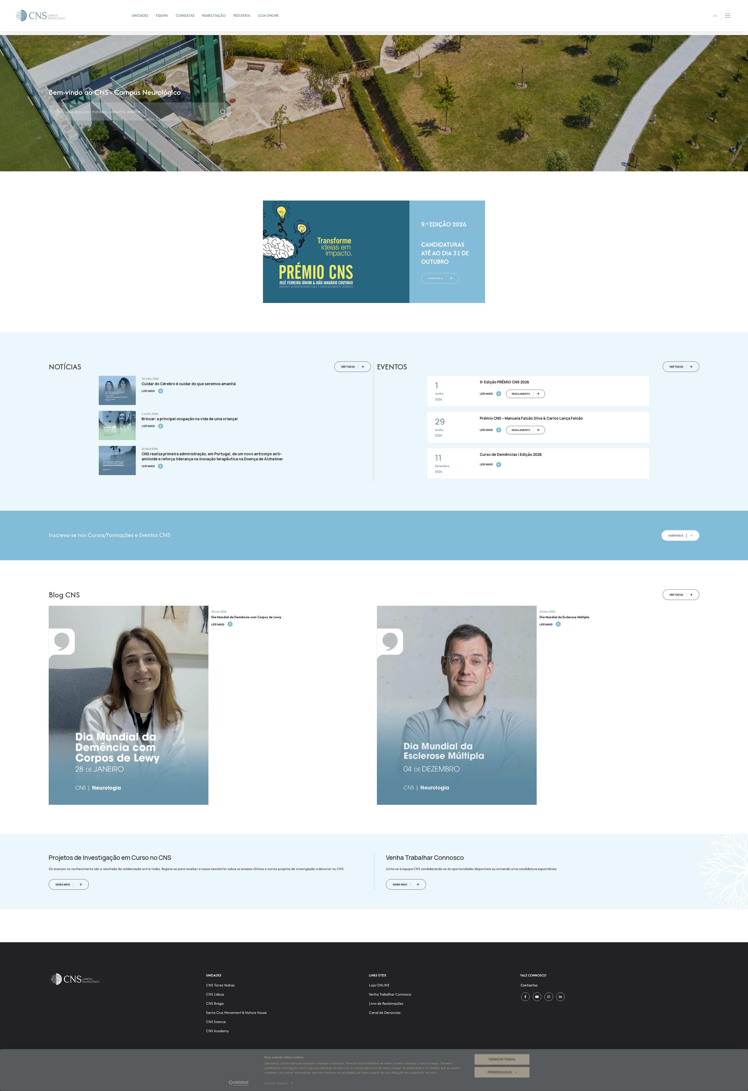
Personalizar (500, 1072)
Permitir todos (502, 1059)
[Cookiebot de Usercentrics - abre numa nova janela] (239, 1083)
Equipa (162, 15)
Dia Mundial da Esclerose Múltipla (564, 617)
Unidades (140, 15)
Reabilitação (214, 15)
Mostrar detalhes (276, 1083)
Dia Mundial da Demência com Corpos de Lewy (246, 617)
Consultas (185, 15)
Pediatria (241, 15)
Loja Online (268, 15)
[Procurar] (222, 111)
